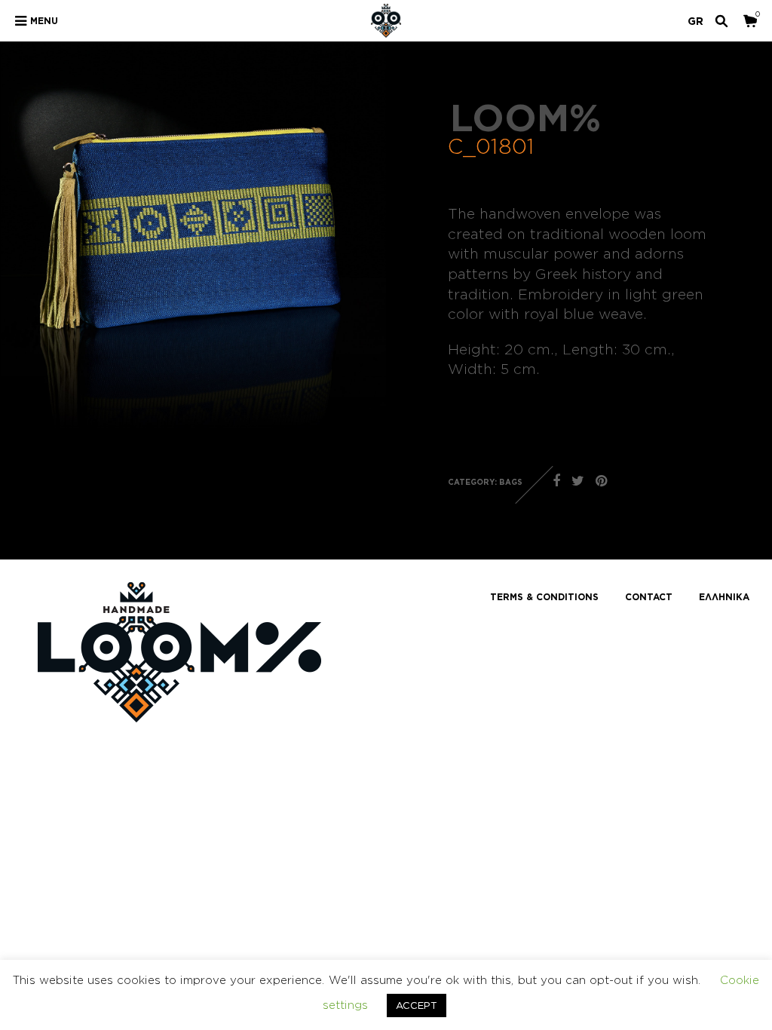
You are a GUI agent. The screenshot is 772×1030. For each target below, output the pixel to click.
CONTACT (648, 597)
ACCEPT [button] (416, 1005)
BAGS (510, 482)
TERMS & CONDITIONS (544, 597)
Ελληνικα (724, 597)
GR (695, 20)
